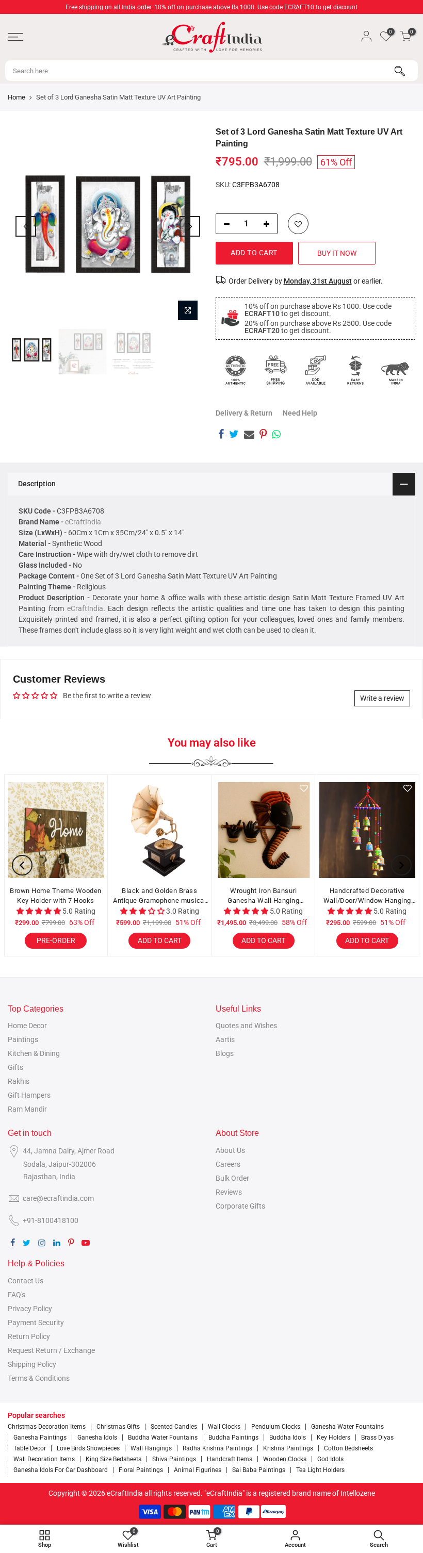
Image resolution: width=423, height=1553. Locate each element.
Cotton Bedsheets (348, 1448)
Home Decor (27, 1025)
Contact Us (25, 1281)
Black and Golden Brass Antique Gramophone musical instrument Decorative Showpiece (159, 896)
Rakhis (18, 1081)
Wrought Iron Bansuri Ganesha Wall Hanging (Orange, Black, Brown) (263, 896)
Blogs (225, 1053)
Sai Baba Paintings (258, 1470)
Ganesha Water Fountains (347, 1426)
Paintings (23, 1039)
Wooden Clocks (284, 1459)
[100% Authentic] (236, 370)
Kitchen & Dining (34, 1053)
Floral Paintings (141, 1470)
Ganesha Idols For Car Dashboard (60, 1470)
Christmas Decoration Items (47, 1426)
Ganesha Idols (97, 1437)
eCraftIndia (83, 522)
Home (16, 97)
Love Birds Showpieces (88, 1448)
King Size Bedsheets (113, 1459)
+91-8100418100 (50, 1220)
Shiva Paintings (174, 1459)
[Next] (190, 226)
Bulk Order (232, 1178)
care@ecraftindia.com (58, 1198)
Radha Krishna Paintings (217, 1448)
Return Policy (29, 1336)
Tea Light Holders (320, 1470)
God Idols (330, 1459)
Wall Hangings (151, 1448)
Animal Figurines (197, 1470)
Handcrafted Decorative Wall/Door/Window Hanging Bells (367, 896)
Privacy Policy (30, 1308)
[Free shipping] (275, 370)
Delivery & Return (244, 413)
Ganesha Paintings (40, 1437)
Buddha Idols (287, 1437)
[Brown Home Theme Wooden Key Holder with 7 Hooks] (56, 830)
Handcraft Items (229, 1459)
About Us (230, 1150)
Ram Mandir (27, 1109)
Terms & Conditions (39, 1378)
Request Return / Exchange (51, 1350)
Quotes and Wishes (246, 1025)
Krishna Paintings (288, 1448)
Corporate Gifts (240, 1206)
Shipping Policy (32, 1364)
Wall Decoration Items (44, 1459)
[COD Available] (316, 370)
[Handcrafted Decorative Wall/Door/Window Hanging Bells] (367, 830)
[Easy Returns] (355, 370)
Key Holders (333, 1437)
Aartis (225, 1039)
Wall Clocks (224, 1426)
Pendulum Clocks (275, 1426)
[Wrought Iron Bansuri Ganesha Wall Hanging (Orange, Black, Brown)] (264, 830)
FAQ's (16, 1295)
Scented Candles (174, 1426)
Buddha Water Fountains (163, 1437)
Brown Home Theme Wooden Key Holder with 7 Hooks (56, 896)
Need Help (300, 413)
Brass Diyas (377, 1437)
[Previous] (25, 226)
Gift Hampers (29, 1095)
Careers (228, 1164)
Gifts (15, 1067)
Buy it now (336, 253)
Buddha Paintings (233, 1437)
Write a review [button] (382, 698)
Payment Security (36, 1322)
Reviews (229, 1192)
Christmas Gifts (118, 1426)
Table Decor (29, 1448)
